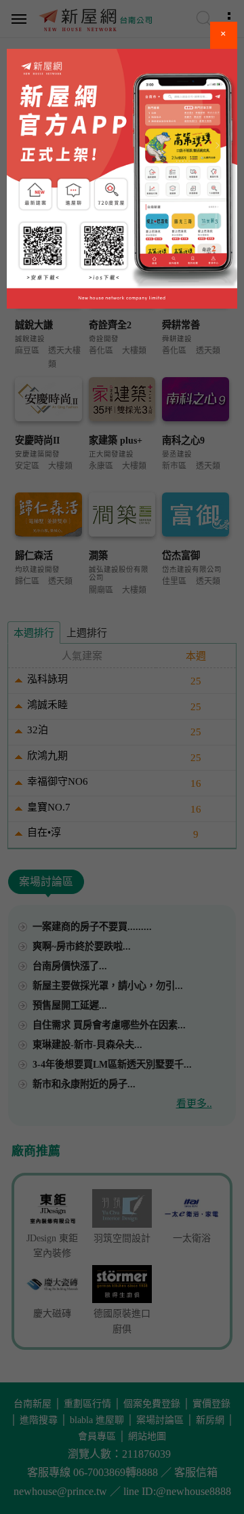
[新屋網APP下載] (122, 179)
